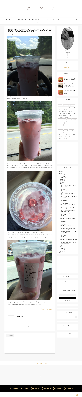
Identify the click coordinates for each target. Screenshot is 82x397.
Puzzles (66, 124)
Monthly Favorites (62, 119)
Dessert (70, 107)
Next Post (53, 354)
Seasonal (71, 128)
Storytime (61, 132)
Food (60, 113)
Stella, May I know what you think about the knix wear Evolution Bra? (69, 80)
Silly (64, 130)
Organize (74, 119)
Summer (66, 132)
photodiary (61, 123)
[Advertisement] (67, 155)
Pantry (65, 121)
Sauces (66, 128)
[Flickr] (69, 67)
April (61, 246)
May (61, 245)
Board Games (70, 105)
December (62, 174)
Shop (60, 130)
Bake (60, 105)
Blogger (70, 276)
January (62, 251)
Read (71, 124)
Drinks (60, 109)
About (11, 19)
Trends (60, 134)
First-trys (70, 111)
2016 (60, 173)
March (61, 248)
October (62, 177)
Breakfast (60, 107)
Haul (60, 115)
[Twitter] (65, 67)
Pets (59, 19)
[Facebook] (62, 67)
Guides (74, 113)
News (69, 119)
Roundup (60, 128)
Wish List (65, 138)
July (61, 182)
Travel (72, 132)
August (61, 180)
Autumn (72, 103)
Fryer (64, 113)
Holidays (64, 115)
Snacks (68, 130)
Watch (70, 136)
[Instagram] (72, 67)
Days (66, 107)
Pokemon (73, 123)
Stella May (20, 316)
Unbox (74, 134)
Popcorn (60, 124)
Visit (65, 136)
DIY (75, 107)
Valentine (60, 136)
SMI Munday (63, 221)
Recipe (60, 126)
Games (69, 113)
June (61, 183)
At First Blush (34, 19)
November (62, 176)
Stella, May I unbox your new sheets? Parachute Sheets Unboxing (69, 92)
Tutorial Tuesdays (21, 19)
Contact (36, 22)
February (62, 249)
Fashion (65, 109)
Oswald (60, 121)
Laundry (66, 117)
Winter (60, 138)
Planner (66, 123)
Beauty (64, 105)
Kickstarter (61, 117)
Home (30, 354)
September (62, 179)
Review (72, 126)
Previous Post (7, 354)
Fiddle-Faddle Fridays (48, 19)
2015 (60, 252)
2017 (60, 171)
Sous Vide (74, 130)
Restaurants (66, 126)
